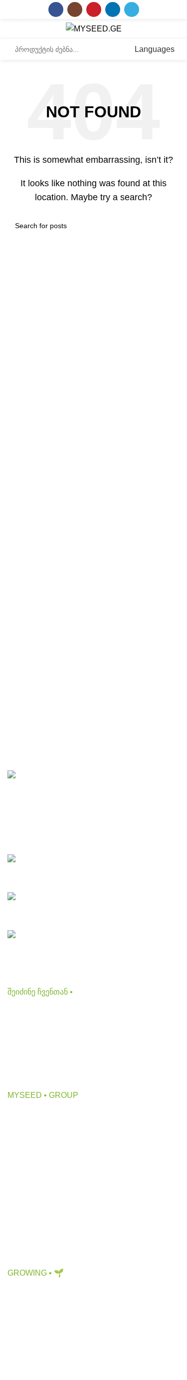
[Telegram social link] (131, 9)
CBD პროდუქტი (37, 1013)
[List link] (93, 869)
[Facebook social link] (55, 9)
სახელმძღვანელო (42, 1369)
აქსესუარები (30, 1050)
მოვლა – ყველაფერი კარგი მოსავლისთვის (90, 1331)
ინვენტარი (27, 1068)
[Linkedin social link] (112, 9)
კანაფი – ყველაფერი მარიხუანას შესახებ (84, 1313)
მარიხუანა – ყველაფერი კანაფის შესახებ (85, 1294)
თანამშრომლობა (40, 1134)
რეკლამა (24, 1172)
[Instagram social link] (74, 9)
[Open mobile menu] (17, 29)
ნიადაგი (22, 1031)
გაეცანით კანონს (39, 1228)
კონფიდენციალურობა (50, 1191)
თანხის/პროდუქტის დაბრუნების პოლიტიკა (88, 1247)
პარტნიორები (33, 1153)
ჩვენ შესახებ (30, 1116)
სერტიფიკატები (36, 1209)
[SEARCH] (114, 49)
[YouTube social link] (93, 9)
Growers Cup (30, 1350)
